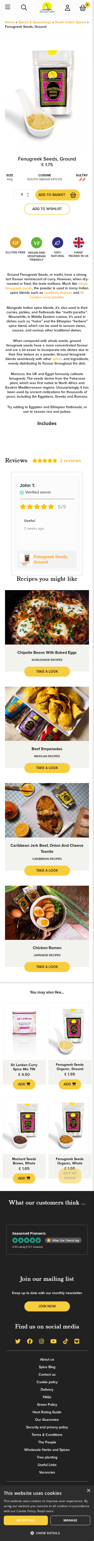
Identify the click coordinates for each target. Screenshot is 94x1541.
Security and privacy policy (47, 1427)
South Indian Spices (70, 22)
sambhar (51, 293)
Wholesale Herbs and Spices (47, 1450)
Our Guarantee (47, 1420)
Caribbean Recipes (47, 859)
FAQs (47, 1397)
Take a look (47, 671)
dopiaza (66, 293)
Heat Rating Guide (47, 1412)
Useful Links (47, 1465)
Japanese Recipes (47, 955)
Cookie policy (47, 1382)
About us (47, 1359)
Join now (47, 1306)
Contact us (47, 1374)
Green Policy (47, 1405)
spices (57, 359)
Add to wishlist (47, 209)
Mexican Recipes (47, 756)
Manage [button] (70, 1520)
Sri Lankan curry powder (57, 295)
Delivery (47, 1389)
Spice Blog (47, 1367)
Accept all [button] (26, 1520)
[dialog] (47, 1513)
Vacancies (47, 1472)
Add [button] (22, 1084)
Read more (45, 1511)
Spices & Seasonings (34, 22)
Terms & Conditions (47, 1435)
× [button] (88, 1491)
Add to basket (51, 195)
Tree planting (47, 1457)
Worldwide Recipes (47, 660)
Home (10, 22)
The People (47, 1442)
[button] (47, 1532)
